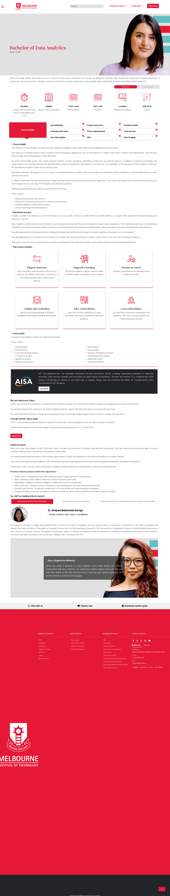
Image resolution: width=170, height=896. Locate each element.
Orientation (42, 643)
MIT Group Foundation (111, 668)
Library (41, 655)
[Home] (26, 5)
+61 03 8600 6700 (138, 657)
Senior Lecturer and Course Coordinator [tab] (32, 501)
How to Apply (75, 640)
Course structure (95, 125)
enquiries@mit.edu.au (139, 663)
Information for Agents (78, 643)
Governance (108, 643)
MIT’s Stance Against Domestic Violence (116, 664)
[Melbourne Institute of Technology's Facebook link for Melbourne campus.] (133, 641)
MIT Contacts (108, 652)
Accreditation (57, 125)
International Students (78, 649)
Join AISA (44, 389)
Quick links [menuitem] (135, 6)
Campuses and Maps (110, 655)
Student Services (44, 658)
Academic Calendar (45, 649)
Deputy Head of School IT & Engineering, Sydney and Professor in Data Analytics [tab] (128, 501)
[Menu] (2, 7)
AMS (40, 640)
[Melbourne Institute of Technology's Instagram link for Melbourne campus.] (137, 641)
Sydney (147, 645)
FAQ (89, 137)
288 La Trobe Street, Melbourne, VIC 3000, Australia (148, 652)
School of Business (110, 646)
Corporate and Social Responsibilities (115, 658)
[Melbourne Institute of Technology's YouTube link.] (149, 641)
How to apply (130, 137)
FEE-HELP (42, 652)
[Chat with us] (141, 641)
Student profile (131, 125)
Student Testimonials (78, 646)
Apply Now (153, 6)
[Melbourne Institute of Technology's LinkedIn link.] (145, 641)
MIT (105, 640)
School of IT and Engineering (113, 649)
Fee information (58, 137)
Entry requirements (96, 131)
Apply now (14, 52)
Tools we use (130, 131)
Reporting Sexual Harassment (113, 661)
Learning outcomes (59, 131)
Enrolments (43, 646)
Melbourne (136, 645)
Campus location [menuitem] (116, 6)
